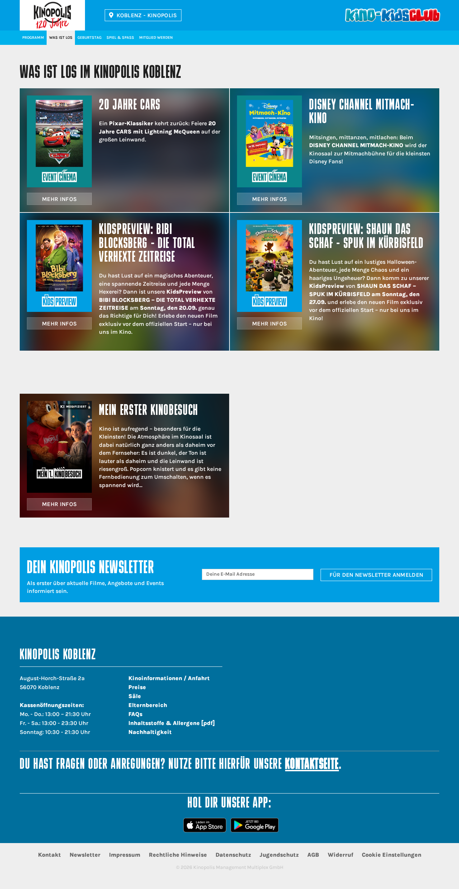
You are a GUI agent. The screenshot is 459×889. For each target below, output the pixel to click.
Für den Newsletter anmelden (376, 574)
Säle (134, 696)
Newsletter (85, 854)
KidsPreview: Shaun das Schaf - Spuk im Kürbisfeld (366, 237)
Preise (137, 687)
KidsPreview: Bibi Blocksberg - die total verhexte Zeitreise (147, 244)
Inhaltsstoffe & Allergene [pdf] (171, 723)
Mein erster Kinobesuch (148, 411)
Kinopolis (52, 15)
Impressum (124, 854)
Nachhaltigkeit (150, 732)
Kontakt (49, 854)
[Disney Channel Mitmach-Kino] (269, 141)
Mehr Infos (59, 199)
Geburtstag (89, 37)
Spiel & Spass (120, 37)
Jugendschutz (279, 854)
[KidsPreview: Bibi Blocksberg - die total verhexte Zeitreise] (59, 266)
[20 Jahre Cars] (59, 141)
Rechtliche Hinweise (178, 854)
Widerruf (340, 854)
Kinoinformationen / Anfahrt (169, 678)
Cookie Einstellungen (391, 854)
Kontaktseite (312, 765)
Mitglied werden (156, 37)
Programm (33, 37)
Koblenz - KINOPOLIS (147, 15)
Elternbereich (147, 705)
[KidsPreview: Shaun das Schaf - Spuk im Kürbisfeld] (269, 266)
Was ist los (60, 37)
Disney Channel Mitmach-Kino (361, 112)
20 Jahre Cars (130, 105)
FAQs (135, 714)
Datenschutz (233, 854)
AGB (313, 854)
